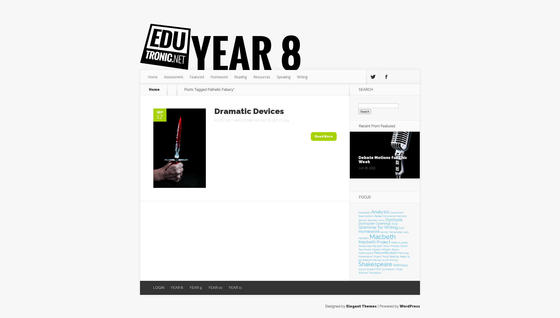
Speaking (283, 77)
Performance (366, 253)
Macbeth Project (374, 241)
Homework (219, 77)
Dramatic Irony (376, 220)
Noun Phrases (391, 246)
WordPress (410, 306)
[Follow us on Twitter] (373, 77)
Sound (362, 269)
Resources (261, 77)
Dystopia (393, 219)
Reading (240, 77)
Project (378, 256)
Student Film (374, 269)
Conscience (389, 216)
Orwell (367, 249)
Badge (378, 216)
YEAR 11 (235, 288)
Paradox (376, 249)
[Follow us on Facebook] (386, 77)
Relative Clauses (372, 260)
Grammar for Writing (378, 227)
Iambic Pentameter (391, 232)
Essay (395, 223)
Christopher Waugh (249, 120)
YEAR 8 (177, 288)
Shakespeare (375, 264)
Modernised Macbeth (371, 246)
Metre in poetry (399, 242)
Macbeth (382, 237)
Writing (302, 77)
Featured (197, 77)
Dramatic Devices (249, 111)
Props (385, 256)
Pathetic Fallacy (390, 249)
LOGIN (158, 288)
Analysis (380, 212)
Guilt (401, 228)
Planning (403, 253)
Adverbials (364, 212)
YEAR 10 (215, 288)
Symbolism (388, 269)
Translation (375, 272)
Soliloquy (400, 265)
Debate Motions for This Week (383, 159)
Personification (385, 253)
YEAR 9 (195, 288)
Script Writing (390, 260)
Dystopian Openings (375, 223)
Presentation (366, 256)
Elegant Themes (361, 306)
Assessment (173, 77)
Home (153, 77)
